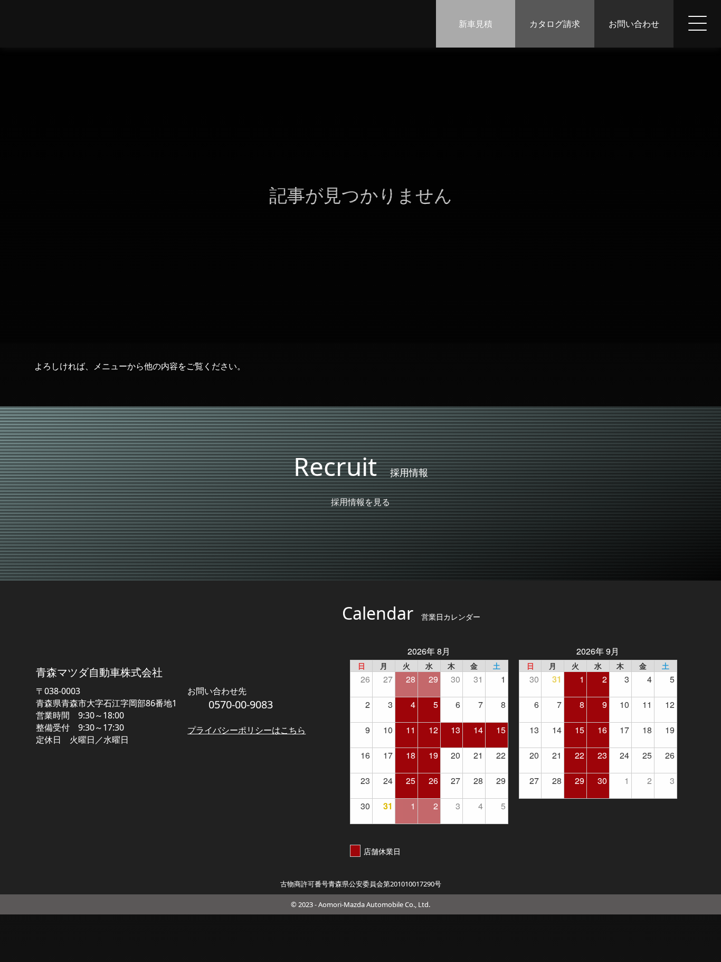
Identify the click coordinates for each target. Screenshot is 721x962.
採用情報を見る (360, 502)
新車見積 (475, 24)
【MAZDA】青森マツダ (64, 23)
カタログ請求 (554, 24)
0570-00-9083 (240, 704)
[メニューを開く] (697, 24)
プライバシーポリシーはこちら (246, 730)
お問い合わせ (634, 24)
